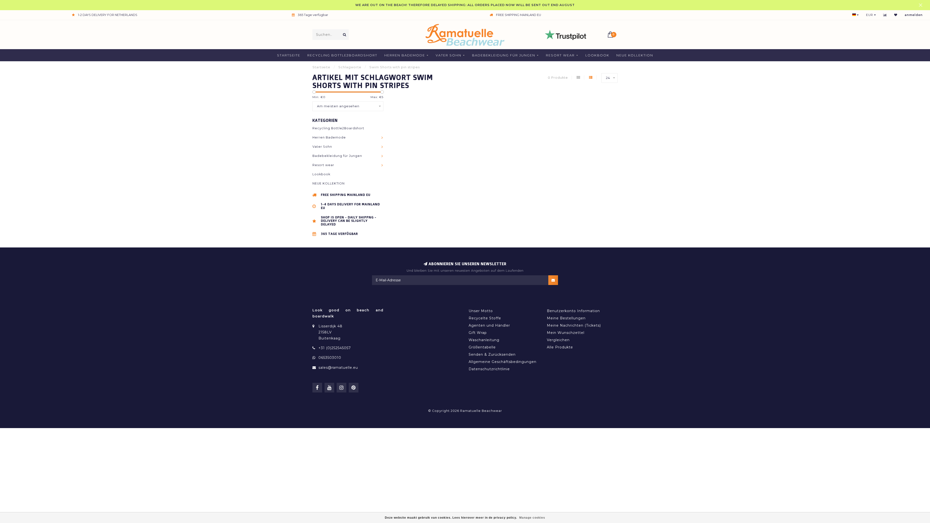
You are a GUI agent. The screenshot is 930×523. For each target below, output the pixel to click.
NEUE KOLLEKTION (634, 55)
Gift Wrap (478, 333)
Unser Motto (481, 311)
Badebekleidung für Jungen (503, 55)
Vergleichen (558, 340)
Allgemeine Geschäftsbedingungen (502, 362)
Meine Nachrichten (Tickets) (574, 325)
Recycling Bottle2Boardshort (342, 55)
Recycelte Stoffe (485, 318)
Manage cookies (532, 517)
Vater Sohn (448, 55)
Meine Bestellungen (566, 318)
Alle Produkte (560, 347)
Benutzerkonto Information (573, 311)
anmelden (914, 15)
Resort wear (560, 55)
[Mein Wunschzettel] (895, 15)
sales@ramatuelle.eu (338, 367)
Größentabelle (482, 347)
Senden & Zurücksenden (492, 354)
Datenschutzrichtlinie (489, 369)
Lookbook (597, 55)
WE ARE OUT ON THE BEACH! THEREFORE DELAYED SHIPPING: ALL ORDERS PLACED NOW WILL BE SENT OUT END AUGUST (465, 5)
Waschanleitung (484, 340)
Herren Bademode (404, 55)
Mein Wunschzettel (565, 333)
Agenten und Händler (489, 325)
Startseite (288, 55)
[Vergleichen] (885, 15)
